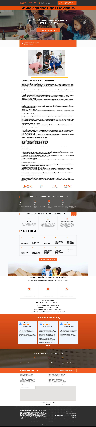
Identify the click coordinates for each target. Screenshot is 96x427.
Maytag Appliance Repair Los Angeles (28, 3)
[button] (46, 345)
